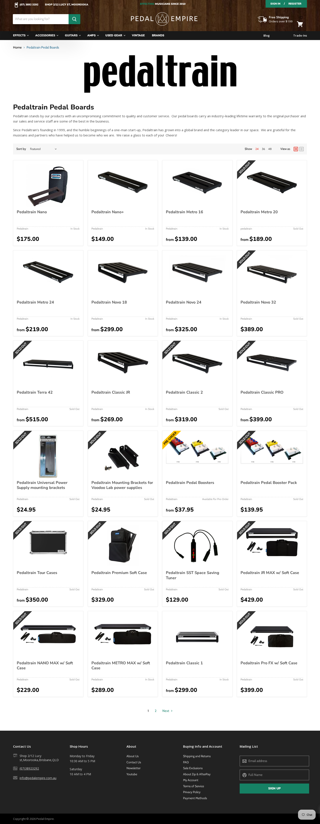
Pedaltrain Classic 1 (184, 663)
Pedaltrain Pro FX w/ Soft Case (269, 663)
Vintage (138, 35)
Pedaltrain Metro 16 (184, 212)
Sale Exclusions (193, 768)
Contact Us (133, 762)
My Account (190, 780)
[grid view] (296, 149)
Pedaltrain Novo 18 (109, 302)
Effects (19, 35)
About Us (132, 756)
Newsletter (133, 768)
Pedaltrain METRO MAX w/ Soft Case (120, 665)
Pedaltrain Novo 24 (183, 302)
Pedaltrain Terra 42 (35, 392)
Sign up (274, 788)
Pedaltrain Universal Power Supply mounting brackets (42, 485)
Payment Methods (195, 798)
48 (270, 149)
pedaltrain (246, 228)
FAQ (186, 762)
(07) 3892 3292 (29, 4)
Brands (158, 35)
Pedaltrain (22, 228)
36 (263, 149)
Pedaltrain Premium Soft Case (119, 572)
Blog (266, 35)
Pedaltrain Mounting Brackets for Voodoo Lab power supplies (122, 485)
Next (166, 711)
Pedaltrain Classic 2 (184, 392)
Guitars (71, 35)
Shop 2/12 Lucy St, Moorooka (66, 4)
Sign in (275, 3)
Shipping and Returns (197, 756)
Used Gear (114, 35)
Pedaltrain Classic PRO (262, 392)
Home (17, 47)
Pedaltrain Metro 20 (259, 212)
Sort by (21, 149)
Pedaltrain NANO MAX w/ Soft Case (45, 665)
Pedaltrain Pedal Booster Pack (269, 482)
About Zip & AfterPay (197, 774)
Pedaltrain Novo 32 (258, 302)
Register (294, 3)
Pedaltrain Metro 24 (35, 302)
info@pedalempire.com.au (38, 778)
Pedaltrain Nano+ (107, 212)
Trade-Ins (300, 35)
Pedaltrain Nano (32, 212)
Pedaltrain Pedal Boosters (190, 482)
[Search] (74, 19)
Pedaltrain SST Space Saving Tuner (192, 575)
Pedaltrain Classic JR (110, 392)
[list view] (301, 149)
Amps (91, 35)
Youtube (131, 774)
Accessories (45, 35)
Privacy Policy (191, 792)
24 (257, 149)
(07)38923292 (29, 768)
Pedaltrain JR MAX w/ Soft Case (270, 572)
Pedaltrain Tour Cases (37, 572)
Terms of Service (193, 786)
